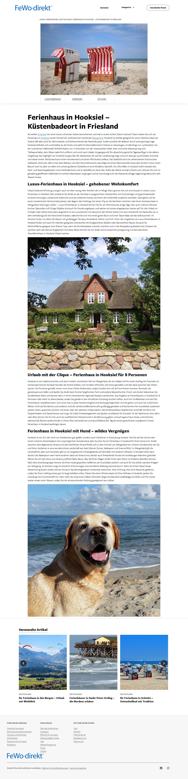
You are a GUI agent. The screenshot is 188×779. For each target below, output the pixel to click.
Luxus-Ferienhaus (53, 99)
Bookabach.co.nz (80, 738)
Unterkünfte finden (158, 7)
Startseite (104, 7)
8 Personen (77, 99)
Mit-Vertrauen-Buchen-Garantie (19, 731)
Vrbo (75, 728)
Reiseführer (11, 744)
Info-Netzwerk (12, 738)
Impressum (44, 731)
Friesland (42, 134)
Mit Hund (102, 99)
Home (42, 19)
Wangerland (97, 137)
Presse (42, 748)
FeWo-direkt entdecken (17, 723)
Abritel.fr (77, 731)
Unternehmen (46, 723)
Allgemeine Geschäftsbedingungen (55, 768)
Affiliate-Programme (48, 744)
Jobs (42, 741)
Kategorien (126, 7)
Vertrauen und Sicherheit (16, 734)
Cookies (43, 751)
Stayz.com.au (79, 741)
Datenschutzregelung (78, 768)
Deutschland (65, 19)
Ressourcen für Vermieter (17, 741)
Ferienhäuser (52, 19)
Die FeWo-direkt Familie (84, 723)
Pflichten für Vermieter (49, 734)
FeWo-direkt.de (80, 734)
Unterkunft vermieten (15, 728)
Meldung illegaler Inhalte (49, 738)
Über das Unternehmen (49, 728)
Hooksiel (45, 137)
